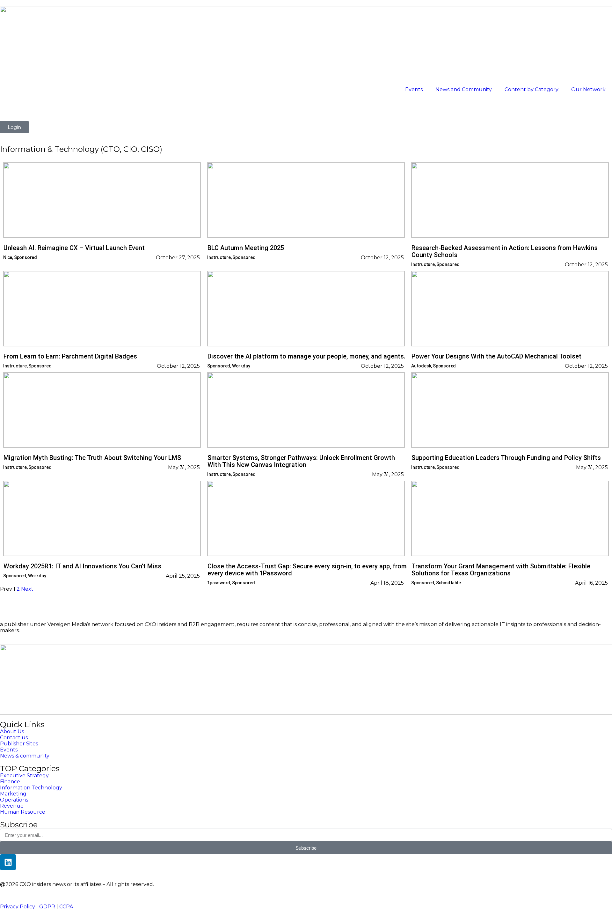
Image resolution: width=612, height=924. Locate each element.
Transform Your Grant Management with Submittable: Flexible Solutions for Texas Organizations (501, 569)
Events (414, 89)
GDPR (47, 907)
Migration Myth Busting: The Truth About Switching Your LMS (92, 458)
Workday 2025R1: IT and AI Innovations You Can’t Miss (82, 566)
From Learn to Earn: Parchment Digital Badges (70, 356)
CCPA (66, 907)
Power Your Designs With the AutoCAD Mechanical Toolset (496, 356)
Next (27, 589)
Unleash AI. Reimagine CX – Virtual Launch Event (74, 248)
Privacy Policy (17, 907)
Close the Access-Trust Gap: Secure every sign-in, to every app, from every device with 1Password (307, 569)
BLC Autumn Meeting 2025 (246, 248)
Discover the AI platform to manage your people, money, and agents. (306, 356)
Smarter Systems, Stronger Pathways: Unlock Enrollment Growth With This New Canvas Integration (301, 461)
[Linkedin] (8, 862)
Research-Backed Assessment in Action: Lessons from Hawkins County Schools (505, 251)
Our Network (588, 89)
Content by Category (531, 89)
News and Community (463, 89)
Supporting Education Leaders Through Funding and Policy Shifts (506, 458)
